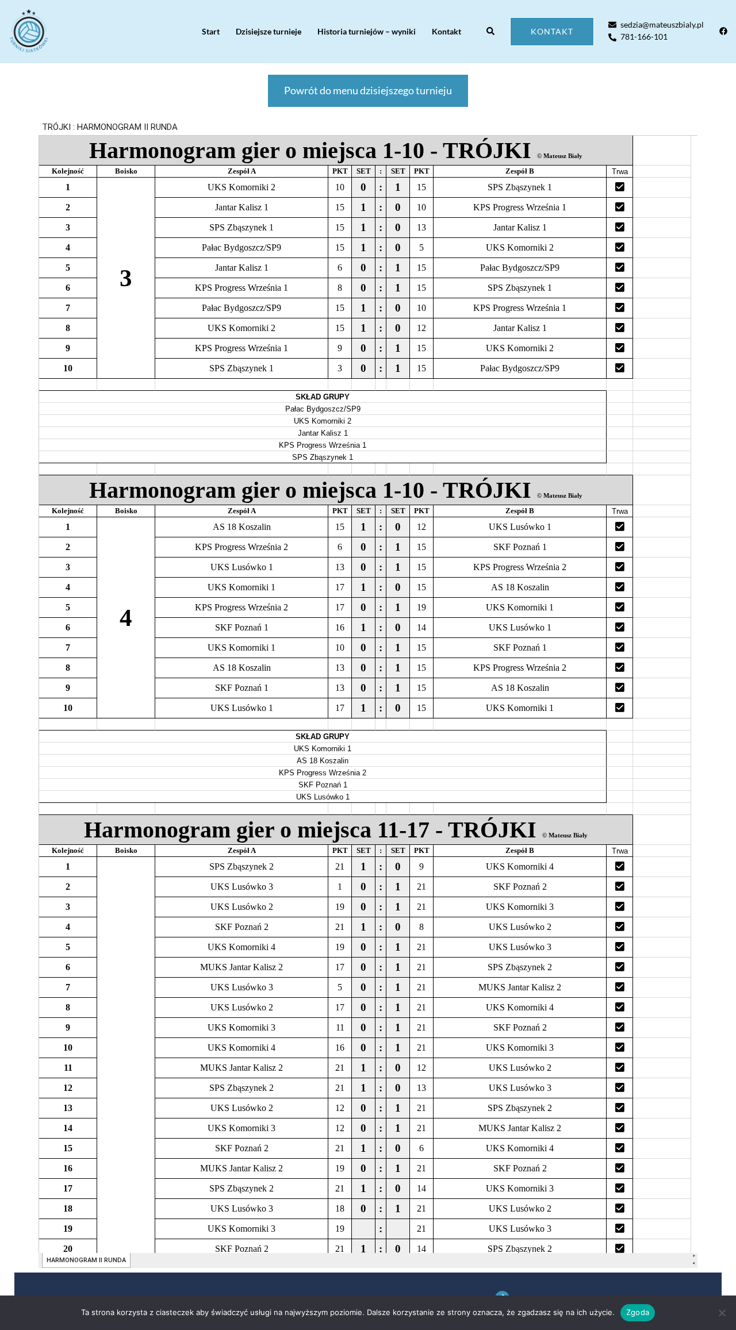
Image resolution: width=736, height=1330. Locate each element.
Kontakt (446, 31)
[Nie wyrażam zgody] (721, 1313)
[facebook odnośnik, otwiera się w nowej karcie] (722, 31)
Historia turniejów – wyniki (366, 31)
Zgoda (637, 1312)
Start (211, 31)
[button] (491, 31)
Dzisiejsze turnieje (268, 31)
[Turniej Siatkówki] (29, 32)
